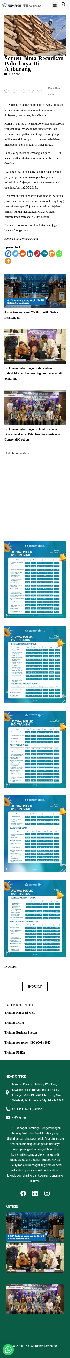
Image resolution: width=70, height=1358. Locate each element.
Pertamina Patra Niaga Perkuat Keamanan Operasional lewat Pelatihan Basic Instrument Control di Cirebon (33, 434)
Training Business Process (20, 1032)
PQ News (14, 73)
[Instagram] (47, 1193)
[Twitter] (15, 253)
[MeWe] (44, 253)
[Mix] (52, 253)
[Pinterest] (37, 253)
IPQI (27, 1346)
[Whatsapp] (59, 253)
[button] (55, 5)
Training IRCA (14, 1022)
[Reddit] (22, 253)
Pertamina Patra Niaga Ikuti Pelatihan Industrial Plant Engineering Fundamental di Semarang (33, 373)
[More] (8, 261)
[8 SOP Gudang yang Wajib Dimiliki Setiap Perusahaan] (35, 276)
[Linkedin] (30, 253)
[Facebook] (8, 253)
